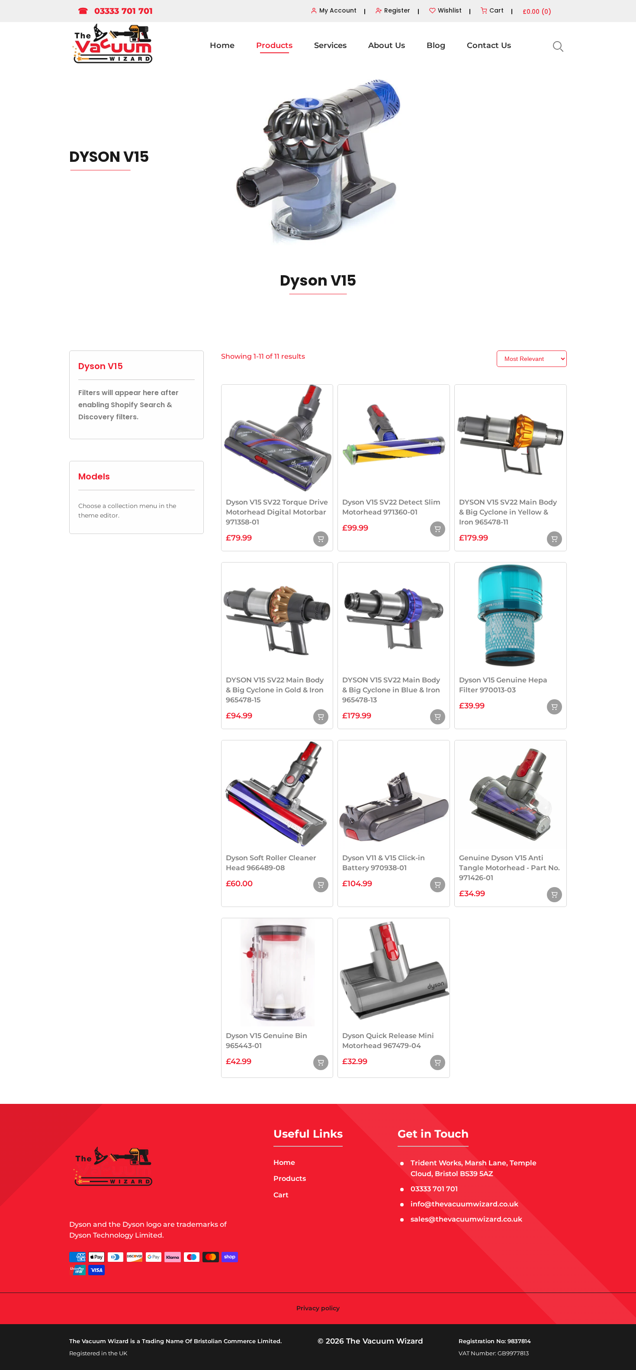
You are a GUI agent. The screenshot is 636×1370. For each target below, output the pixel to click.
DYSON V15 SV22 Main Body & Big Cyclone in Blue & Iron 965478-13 (391, 690)
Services (330, 45)
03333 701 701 (115, 11)
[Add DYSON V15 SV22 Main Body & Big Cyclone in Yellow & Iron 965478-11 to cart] (554, 539)
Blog (436, 45)
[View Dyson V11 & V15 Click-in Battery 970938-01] (437, 884)
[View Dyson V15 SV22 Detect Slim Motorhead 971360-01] (437, 529)
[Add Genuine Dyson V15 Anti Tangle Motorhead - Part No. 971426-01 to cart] (554, 894)
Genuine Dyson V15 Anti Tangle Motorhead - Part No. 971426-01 (509, 868)
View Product (276, 438)
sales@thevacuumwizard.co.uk (466, 1219)
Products (274, 45)
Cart (281, 1195)
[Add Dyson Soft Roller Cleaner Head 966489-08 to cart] (320, 884)
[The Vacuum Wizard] (112, 44)
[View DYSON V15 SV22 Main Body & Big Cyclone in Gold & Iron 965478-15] (320, 716)
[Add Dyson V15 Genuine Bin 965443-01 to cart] (320, 1062)
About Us (386, 45)
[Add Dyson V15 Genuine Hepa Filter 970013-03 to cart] (554, 706)
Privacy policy (318, 1308)
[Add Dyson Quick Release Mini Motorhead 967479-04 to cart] (437, 1062)
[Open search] (557, 45)
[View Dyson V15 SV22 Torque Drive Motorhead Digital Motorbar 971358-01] (320, 539)
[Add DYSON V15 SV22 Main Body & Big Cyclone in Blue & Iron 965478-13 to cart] (437, 716)
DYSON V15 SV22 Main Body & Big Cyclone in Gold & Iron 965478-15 (275, 690)
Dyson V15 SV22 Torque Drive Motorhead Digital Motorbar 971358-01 (277, 512)
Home (222, 45)
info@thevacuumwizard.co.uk (464, 1204)
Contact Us (489, 45)
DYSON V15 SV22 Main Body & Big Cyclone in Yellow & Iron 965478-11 (508, 512)
